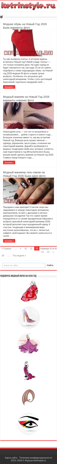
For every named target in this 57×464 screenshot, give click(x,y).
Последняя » (19, 255)
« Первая (6, 248)
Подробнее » (9, 87)
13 (42, 252)
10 (25, 248)
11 (31, 248)
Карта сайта (11, 458)
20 (3, 255)
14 (48, 252)
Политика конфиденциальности (36, 458)
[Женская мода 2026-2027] (28, 5)
